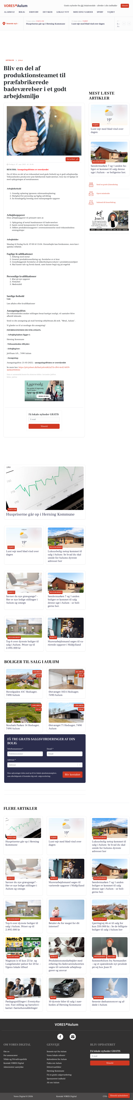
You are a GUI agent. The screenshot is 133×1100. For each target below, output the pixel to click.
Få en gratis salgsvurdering (59, 1074)
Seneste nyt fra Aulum (56, 1051)
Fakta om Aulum (54, 1063)
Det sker (47, 12)
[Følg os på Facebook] (60, 1037)
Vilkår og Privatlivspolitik (15, 1059)
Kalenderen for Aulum (57, 1059)
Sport (100, 12)
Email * (50, 749)
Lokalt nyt (62, 12)
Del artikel (71, 159)
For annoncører (11, 1055)
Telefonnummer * (15, 749)
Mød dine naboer (83, 12)
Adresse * (11, 760)
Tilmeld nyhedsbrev (119, 1095)
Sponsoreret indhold (56, 1078)
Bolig (22, 12)
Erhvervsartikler (54, 1067)
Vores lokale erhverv (56, 1055)
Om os (6, 1051)
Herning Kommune (55, 1071)
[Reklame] (44, 391)
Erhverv (34, 12)
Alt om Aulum (53, 1082)
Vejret (111, 12)
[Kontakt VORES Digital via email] (73, 1037)
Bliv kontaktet (72, 774)
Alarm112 (9, 12)
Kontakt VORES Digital (14, 1063)
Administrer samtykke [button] (14, 1067)
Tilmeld (125, 6)
